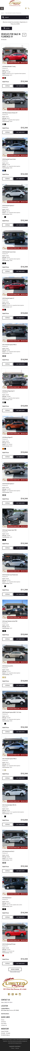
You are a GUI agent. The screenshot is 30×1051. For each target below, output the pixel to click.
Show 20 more (15, 969)
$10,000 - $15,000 (5, 1033)
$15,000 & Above (5, 1035)
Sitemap (17, 1048)
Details (7, 86)
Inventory (3, 1021)
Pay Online (3, 1023)
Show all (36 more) (15, 972)
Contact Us (4, 1025)
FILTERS (7, 28)
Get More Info (20, 86)
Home (2, 13)
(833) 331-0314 (8, 1002)
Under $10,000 (4, 1031)
